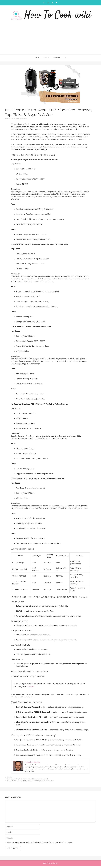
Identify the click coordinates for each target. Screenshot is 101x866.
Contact (56, 58)
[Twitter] (56, 2)
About (46, 58)
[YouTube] (52, 2)
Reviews (9, 777)
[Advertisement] (50, 40)
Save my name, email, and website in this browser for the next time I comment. (40, 842)
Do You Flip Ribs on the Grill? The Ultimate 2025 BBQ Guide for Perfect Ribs (30, 781)
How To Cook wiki (57, 15)
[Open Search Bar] (65, 58)
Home (37, 58)
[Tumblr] (48, 2)
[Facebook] (44, 2)
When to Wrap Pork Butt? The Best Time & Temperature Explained (27, 779)
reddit (30, 686)
